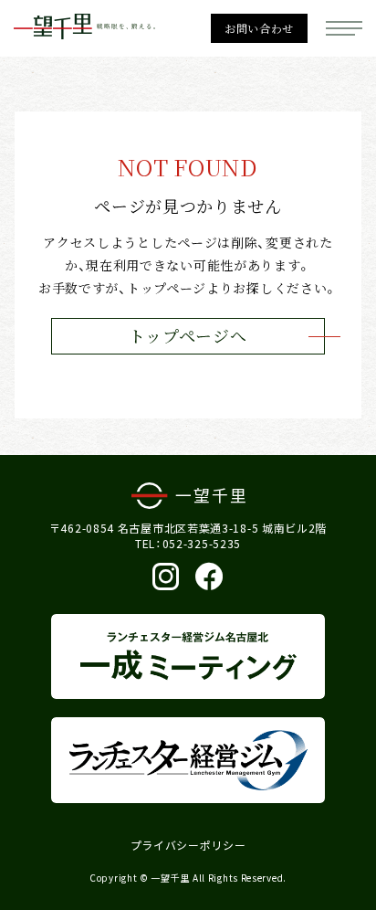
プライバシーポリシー (188, 845)
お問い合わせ (259, 28)
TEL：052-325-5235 (188, 543)
